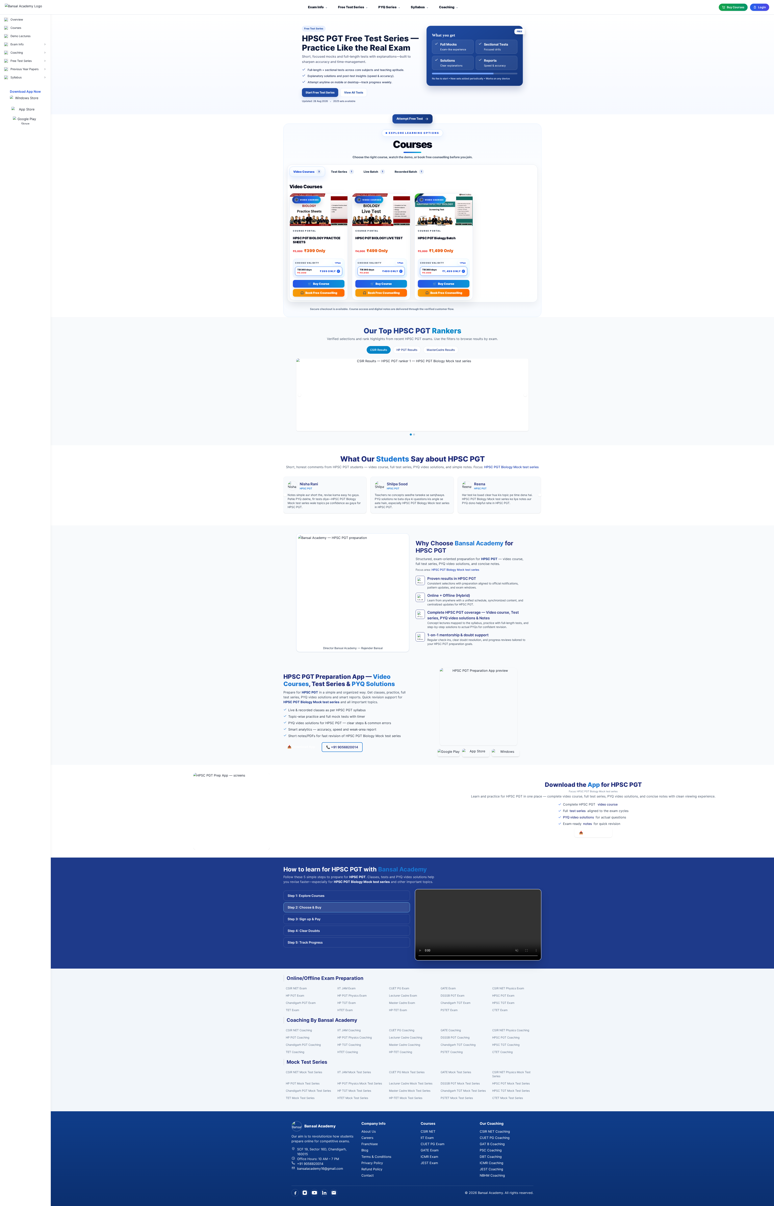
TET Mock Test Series (300, 1098)
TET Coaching (295, 1052)
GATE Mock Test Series (456, 1072)
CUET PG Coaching (401, 1030)
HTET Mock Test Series (352, 1098)
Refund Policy (371, 1169)
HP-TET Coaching (400, 1052)
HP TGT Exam (346, 1002)
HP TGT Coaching (349, 1044)
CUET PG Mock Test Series (406, 1072)
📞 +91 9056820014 (342, 747)
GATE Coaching (451, 1030)
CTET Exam (500, 1010)
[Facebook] (295, 1192)
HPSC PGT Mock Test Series (511, 1083)
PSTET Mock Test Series (457, 1098)
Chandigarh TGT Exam (455, 1002)
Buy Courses (735, 7)
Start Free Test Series (320, 92)
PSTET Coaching (452, 1052)
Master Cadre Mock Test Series (409, 1090)
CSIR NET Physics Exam (508, 988)
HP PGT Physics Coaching (354, 1037)
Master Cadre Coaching (404, 1044)
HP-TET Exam (398, 1010)
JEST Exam (429, 1163)
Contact (367, 1175)
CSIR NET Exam (296, 988)
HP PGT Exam (295, 995)
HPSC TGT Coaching (506, 1044)
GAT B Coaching (492, 1144)
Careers (367, 1138)
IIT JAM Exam (346, 988)
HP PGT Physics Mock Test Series (359, 1083)
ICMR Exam (429, 1157)
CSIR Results (378, 349)
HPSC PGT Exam (503, 995)
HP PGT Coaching (297, 1037)
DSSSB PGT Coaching (455, 1037)
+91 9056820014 (310, 1164)
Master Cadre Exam (402, 1002)
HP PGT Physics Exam (352, 995)
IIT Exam (427, 1138)
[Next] (525, 394)
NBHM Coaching (492, 1175)
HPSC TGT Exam (503, 1002)
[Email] (333, 1192)
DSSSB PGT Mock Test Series (460, 1083)
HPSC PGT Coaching (506, 1037)
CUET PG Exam (399, 988)
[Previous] (299, 394)
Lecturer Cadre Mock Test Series (410, 1083)
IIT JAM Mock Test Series (354, 1072)
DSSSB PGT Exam (452, 995)
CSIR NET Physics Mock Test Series (511, 1074)
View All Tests (353, 92)
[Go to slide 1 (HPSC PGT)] (411, 435)
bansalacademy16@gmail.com (320, 1168)
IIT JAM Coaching (349, 1030)
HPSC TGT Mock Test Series (511, 1090)
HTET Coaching (347, 1052)
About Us (368, 1131)
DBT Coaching (491, 1157)
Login (762, 7)
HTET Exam (345, 1010)
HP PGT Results (406, 349)
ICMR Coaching (491, 1163)
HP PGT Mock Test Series (302, 1083)
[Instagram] (304, 1192)
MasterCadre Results (441, 349)
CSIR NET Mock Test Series (304, 1072)
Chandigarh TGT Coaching (458, 1044)
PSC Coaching (491, 1150)
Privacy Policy (372, 1163)
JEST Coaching (491, 1169)
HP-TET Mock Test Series (405, 1098)
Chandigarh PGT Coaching (303, 1044)
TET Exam (292, 1010)
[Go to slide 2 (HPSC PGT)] (414, 435)
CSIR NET (428, 1131)
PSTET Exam (449, 1010)
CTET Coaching (502, 1052)
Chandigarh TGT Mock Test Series (463, 1090)
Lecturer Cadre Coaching (405, 1037)
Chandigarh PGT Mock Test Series (308, 1090)
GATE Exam (448, 988)
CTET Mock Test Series (507, 1098)
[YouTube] (314, 1192)
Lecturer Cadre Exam (403, 995)
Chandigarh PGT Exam (301, 1002)
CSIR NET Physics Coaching (510, 1030)
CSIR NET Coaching (299, 1030)
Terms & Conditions (376, 1157)
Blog (364, 1150)
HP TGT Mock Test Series (354, 1090)
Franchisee (369, 1144)
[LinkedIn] (324, 1192)
